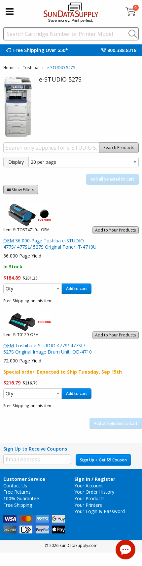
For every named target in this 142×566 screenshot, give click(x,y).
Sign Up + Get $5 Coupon (103, 460)
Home (9, 67)
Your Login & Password (99, 511)
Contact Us (15, 485)
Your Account (88, 485)
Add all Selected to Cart (112, 179)
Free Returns (17, 492)
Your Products (89, 498)
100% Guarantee (21, 498)
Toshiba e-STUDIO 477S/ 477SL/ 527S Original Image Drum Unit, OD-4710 (47, 348)
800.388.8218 (121, 50)
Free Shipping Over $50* (40, 50)
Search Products (118, 147)
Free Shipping (17, 505)
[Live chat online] (125, 549)
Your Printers (88, 505)
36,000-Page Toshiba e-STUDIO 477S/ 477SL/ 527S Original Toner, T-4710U (49, 243)
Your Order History (94, 492)
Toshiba (30, 67)
